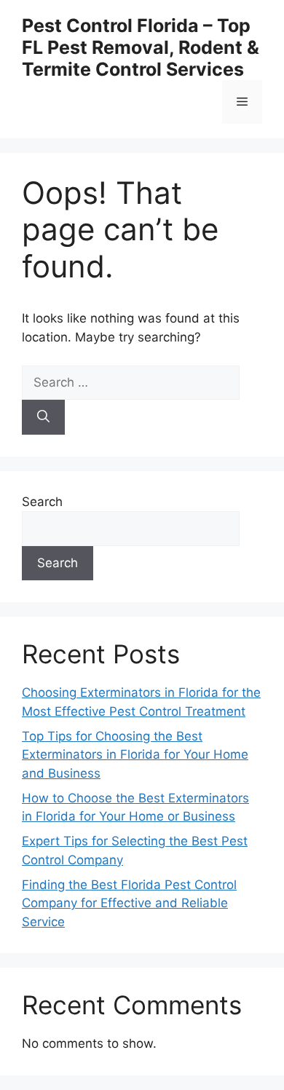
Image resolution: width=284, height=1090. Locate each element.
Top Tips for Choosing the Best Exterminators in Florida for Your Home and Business (135, 755)
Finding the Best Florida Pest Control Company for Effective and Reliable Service (129, 903)
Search (42, 501)
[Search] (43, 417)
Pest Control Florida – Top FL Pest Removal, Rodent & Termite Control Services (140, 47)
